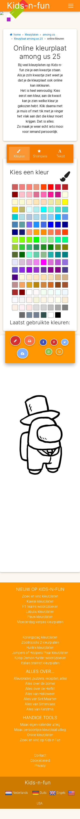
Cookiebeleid (40, 760)
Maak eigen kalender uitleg (40, 724)
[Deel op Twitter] (64, 342)
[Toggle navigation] (71, 6)
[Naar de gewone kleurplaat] (15, 341)
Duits (43, 793)
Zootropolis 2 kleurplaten (40, 642)
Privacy (40, 765)
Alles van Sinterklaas (40, 704)
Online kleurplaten (40, 735)
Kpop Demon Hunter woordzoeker (40, 658)
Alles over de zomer (40, 683)
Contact (40, 755)
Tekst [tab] (61, 156)
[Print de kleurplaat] (29, 341)
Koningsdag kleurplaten (40, 637)
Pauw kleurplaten (40, 617)
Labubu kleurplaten (40, 611)
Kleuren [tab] (19, 156)
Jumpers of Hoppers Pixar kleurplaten (40, 652)
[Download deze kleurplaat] (22, 353)
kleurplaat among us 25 (28, 38)
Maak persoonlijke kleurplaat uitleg (40, 729)
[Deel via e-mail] (59, 351)
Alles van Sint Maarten (40, 699)
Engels (60, 793)
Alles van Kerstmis (40, 709)
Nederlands (20, 793)
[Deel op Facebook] (43, 342)
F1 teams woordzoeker (40, 606)
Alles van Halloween (40, 694)
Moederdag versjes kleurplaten (40, 622)
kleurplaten (31, 34)
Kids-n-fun (28, 5)
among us (49, 34)
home (16, 34)
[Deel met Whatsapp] (48, 351)
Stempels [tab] (40, 156)
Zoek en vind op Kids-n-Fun (40, 740)
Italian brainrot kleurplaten (40, 663)
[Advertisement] (40, 528)
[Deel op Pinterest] (54, 342)
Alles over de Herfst (40, 688)
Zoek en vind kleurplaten (40, 596)
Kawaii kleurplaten (40, 601)
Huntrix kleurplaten (40, 647)
